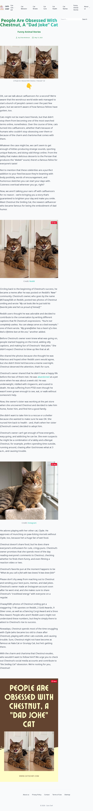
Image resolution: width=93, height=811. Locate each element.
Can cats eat (12, 7)
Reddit (32, 281)
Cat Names (65, 8)
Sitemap (67, 795)
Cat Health (54, 8)
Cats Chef (6, 7)
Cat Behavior (24, 8)
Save (54, 223)
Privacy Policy (36, 795)
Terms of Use (57, 795)
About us (86, 8)
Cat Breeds (35, 8)
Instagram (32, 523)
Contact (47, 795)
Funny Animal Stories (75, 7)
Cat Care (45, 8)
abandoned (43, 376)
